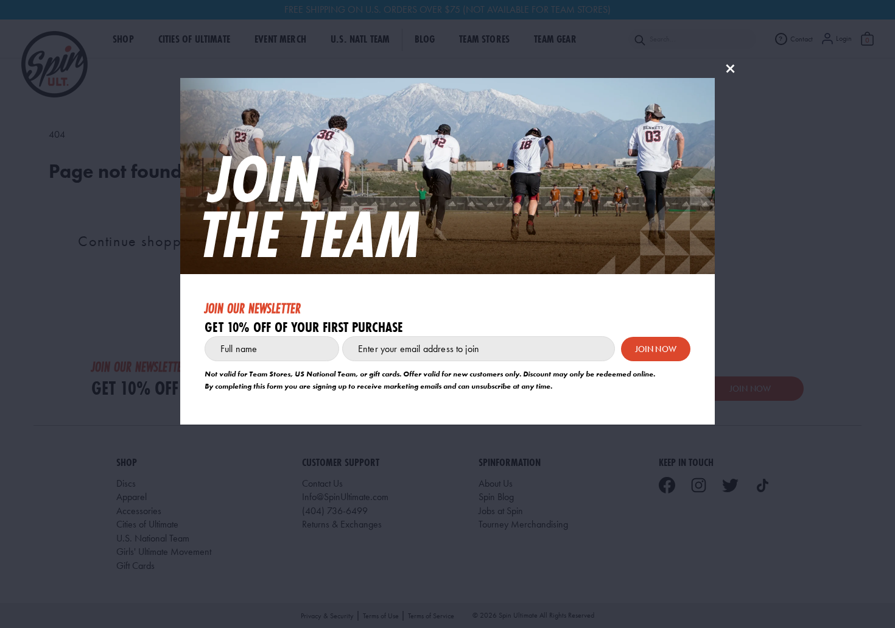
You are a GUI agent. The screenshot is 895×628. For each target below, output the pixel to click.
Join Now (655, 349)
